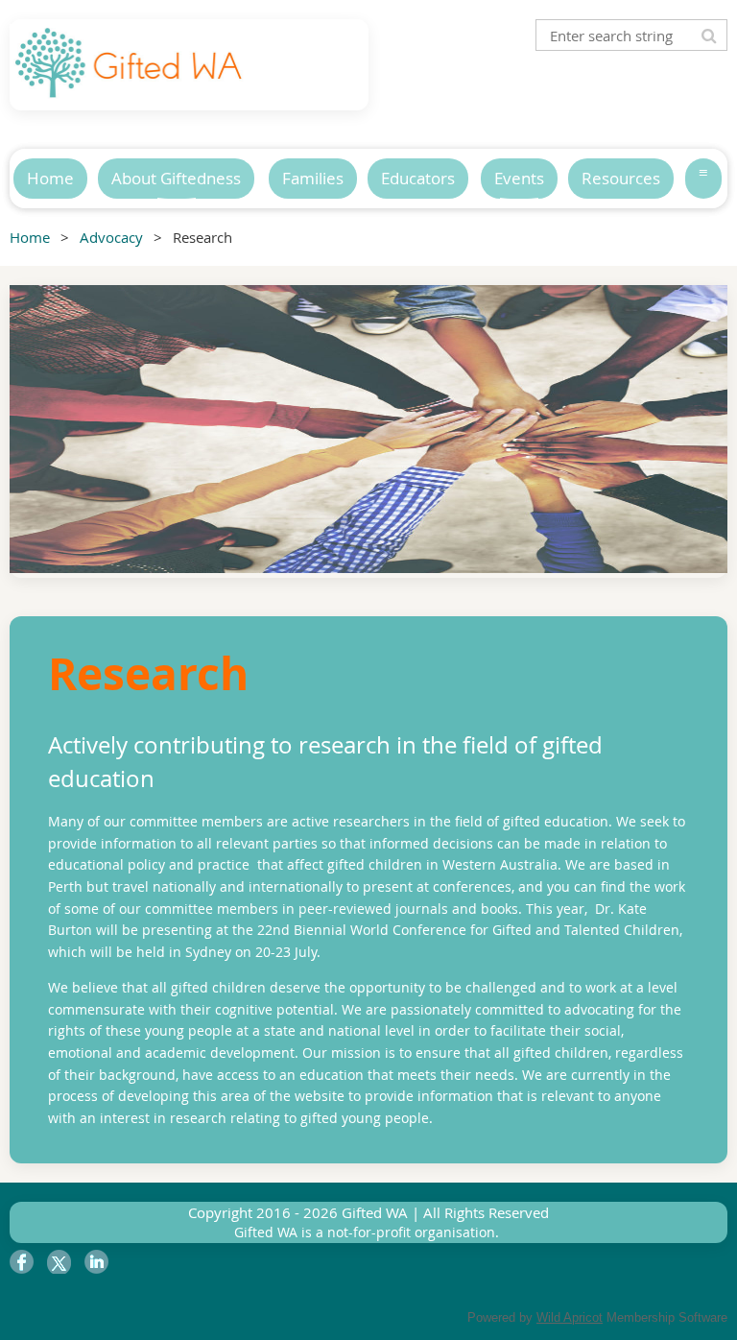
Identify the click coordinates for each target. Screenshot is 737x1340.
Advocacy (111, 237)
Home (30, 237)
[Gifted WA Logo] (129, 87)
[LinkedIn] (96, 1262)
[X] (59, 1262)
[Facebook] (22, 1262)
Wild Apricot (569, 1317)
